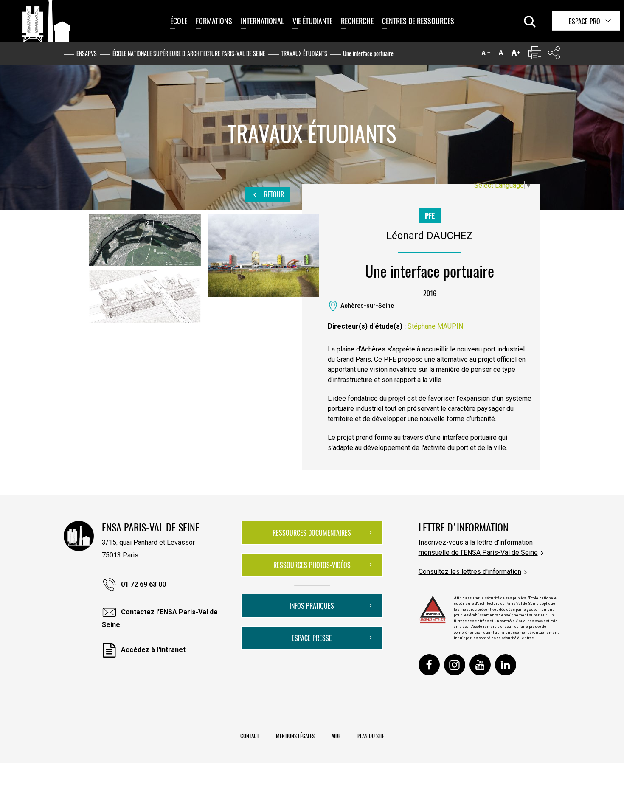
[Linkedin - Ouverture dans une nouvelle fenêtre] (505, 664)
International (262, 20)
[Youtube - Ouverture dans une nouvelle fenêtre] (480, 664)
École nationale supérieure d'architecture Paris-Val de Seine (188, 53)
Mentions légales (295, 735)
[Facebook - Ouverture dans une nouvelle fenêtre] (429, 664)
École (178, 20)
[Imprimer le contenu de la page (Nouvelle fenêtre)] (534, 54)
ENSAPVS (86, 53)
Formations (214, 20)
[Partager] (554, 54)
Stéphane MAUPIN (435, 326)
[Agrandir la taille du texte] (515, 54)
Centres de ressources (418, 20)
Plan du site (370, 735)
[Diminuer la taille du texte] (486, 54)
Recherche (357, 20)
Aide (336, 735)
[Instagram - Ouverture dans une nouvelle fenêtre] (454, 664)
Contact (249, 735)
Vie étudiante (312, 20)
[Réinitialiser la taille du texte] (501, 54)
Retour (273, 194)
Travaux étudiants (304, 53)
